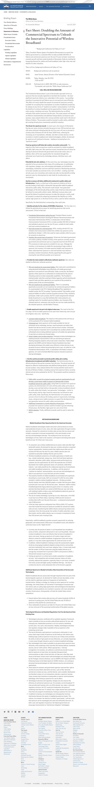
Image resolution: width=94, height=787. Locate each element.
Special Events (42, 769)
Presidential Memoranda (12, 43)
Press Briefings (8, 28)
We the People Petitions (62, 753)
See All (23, 728)
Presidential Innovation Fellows (62, 741)
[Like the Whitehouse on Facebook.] (11, 712)
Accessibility (36, 783)
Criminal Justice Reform (27, 725)
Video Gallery (7, 729)
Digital (57, 719)
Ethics (22, 751)
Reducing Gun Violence (27, 757)
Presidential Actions (9, 37)
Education (23, 737)
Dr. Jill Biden (41, 726)
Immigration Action (26, 744)
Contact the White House (62, 755)
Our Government (77, 750)
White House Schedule (10, 34)
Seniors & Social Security (28, 764)
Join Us (58, 730)
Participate (59, 717)
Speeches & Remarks (10, 25)
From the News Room (10, 722)
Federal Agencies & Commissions (78, 759)
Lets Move (41, 760)
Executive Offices (43, 739)
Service (23, 760)
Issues (41, 6)
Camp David (76, 746)
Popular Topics (25, 719)
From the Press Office (10, 736)
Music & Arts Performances (7, 733)
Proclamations (9, 46)
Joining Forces (42, 762)
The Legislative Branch (79, 753)
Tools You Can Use (61, 728)
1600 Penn (66, 6)
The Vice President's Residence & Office (78, 740)
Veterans (23, 775)
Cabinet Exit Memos (26, 723)
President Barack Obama (45, 721)
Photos (6, 727)
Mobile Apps (59, 725)
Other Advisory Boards (44, 737)
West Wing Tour (77, 721)
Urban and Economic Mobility (26, 772)
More (22, 746)
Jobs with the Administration (59, 734)
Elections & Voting (78, 762)
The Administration (53, 6)
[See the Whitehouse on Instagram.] (8, 712)
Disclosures (7, 64)
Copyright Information (47, 783)
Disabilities (24, 750)
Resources (76, 766)
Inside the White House (79, 719)
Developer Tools (60, 726)
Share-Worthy (7, 725)
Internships (59, 737)
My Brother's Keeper (43, 766)
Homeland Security (26, 755)
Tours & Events (60, 732)
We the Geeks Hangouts (62, 723)
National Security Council (45, 755)
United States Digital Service (61, 745)
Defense (23, 748)
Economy (23, 735)
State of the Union (43, 771)
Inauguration (41, 773)
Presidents (76, 735)
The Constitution (77, 757)
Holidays (75, 730)
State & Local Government (80, 764)
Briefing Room (31, 6)
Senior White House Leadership (43, 734)
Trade (22, 769)
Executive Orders (10, 40)
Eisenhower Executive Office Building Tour (79, 724)
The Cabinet (41, 728)
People (40, 719)
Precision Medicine (43, 768)
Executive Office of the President (44, 731)
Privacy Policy (59, 783)
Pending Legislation (11, 52)
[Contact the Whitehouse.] (28, 712)
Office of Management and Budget (45, 741)
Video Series (76, 726)
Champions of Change (61, 759)
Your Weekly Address (10, 22)
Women (23, 776)
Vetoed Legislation (10, 58)
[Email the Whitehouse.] (33, 712)
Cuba (22, 726)
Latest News (7, 723)
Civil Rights (24, 732)
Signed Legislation (10, 55)
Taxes (22, 766)
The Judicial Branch (78, 755)
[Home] (13, 8)
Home (5, 12)
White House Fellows (61, 739)
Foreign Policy (25, 739)
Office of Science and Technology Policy (44, 745)
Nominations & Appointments (12, 61)
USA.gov (66, 783)
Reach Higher (42, 764)
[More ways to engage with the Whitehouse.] (23, 712)
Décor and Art (76, 728)
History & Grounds (78, 733)
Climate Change (25, 733)
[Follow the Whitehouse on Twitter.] (5, 712)
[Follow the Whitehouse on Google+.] (15, 712)
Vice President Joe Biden (45, 723)
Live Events (7, 731)
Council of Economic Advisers (43, 749)
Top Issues (24, 730)
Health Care (24, 741)
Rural (22, 759)
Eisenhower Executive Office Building (79, 743)
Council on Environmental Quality (45, 752)
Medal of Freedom (43, 775)
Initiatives (41, 759)
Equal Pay (24, 753)
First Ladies (76, 737)
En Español (28, 783)
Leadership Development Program (62, 749)
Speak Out (59, 751)
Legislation (7, 49)
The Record (24, 721)
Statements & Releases (28, 12)
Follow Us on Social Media (63, 721)
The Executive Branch (79, 751)
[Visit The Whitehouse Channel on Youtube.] (19, 712)
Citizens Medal (60, 757)
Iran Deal (23, 742)
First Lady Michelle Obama (45, 725)
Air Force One (76, 748)
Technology (24, 768)
